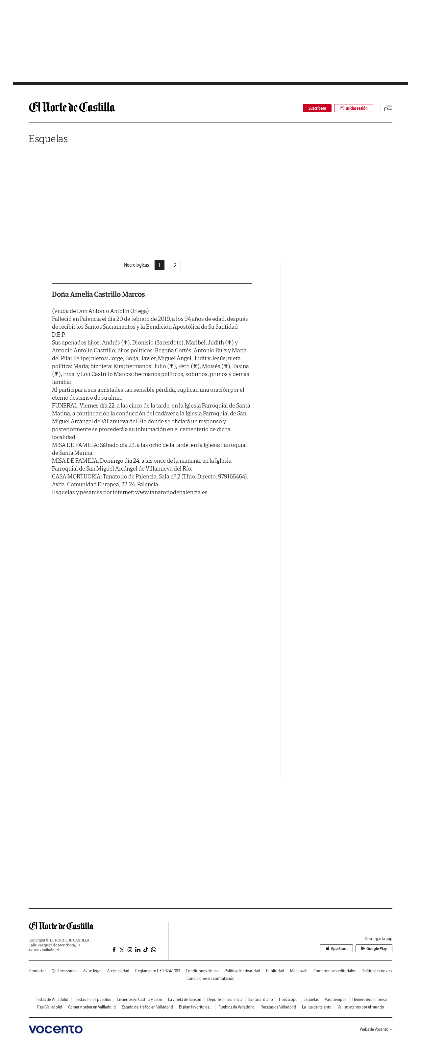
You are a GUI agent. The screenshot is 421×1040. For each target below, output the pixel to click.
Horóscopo (288, 999)
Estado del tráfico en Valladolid (147, 1007)
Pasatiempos (335, 999)
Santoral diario (260, 999)
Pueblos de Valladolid (236, 1007)
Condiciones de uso (202, 970)
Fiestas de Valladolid (51, 999)
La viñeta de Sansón (184, 999)
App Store (339, 948)
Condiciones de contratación (210, 978)
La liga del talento (317, 1007)
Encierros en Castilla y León (139, 999)
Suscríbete (317, 108)
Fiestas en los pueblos (92, 999)
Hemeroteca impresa (369, 999)
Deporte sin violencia (224, 999)
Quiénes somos (64, 970)
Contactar (37, 970)
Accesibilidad (118, 970)
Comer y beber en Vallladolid (92, 1007)
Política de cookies (376, 970)
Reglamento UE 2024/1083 (157, 970)
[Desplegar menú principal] (388, 108)
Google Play (376, 948)
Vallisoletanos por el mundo (360, 1007)
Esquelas (48, 138)
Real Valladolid (49, 1007)
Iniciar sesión (357, 108)
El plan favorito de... (195, 1007)
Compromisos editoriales (334, 970)
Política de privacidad (242, 970)
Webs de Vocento (374, 1029)
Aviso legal (92, 970)
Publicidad (275, 970)
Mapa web (299, 970)
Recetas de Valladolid (278, 1007)
